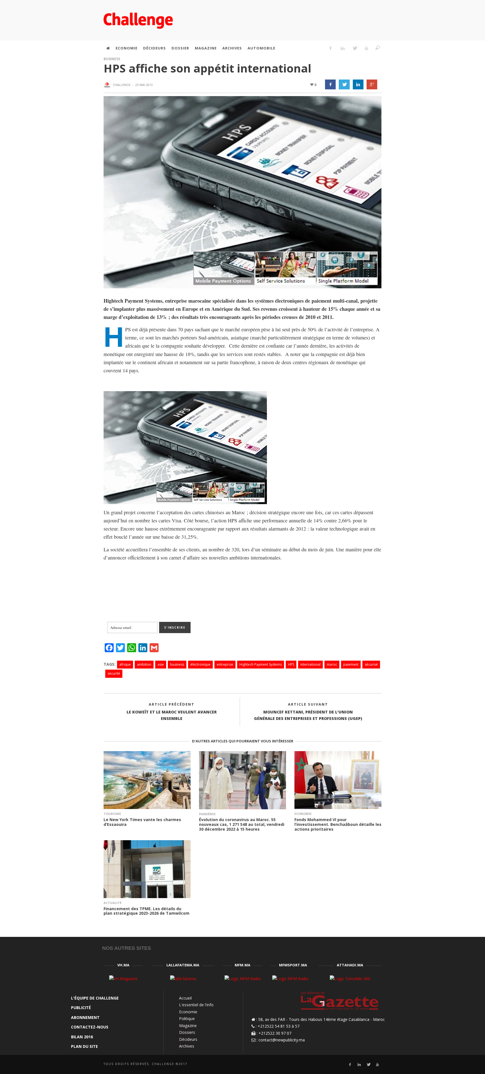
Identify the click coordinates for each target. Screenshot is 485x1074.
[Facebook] (331, 48)
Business (112, 58)
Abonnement (85, 1017)
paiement (350, 664)
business (177, 664)
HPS (291, 664)
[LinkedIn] (342, 48)
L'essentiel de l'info (196, 1004)
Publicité (81, 1007)
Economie (303, 814)
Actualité (113, 903)
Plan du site (84, 1046)
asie (160, 664)
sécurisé (371, 664)
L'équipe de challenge (95, 998)
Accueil (185, 998)
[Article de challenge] (108, 85)
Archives (186, 1046)
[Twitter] (354, 48)
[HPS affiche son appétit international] (242, 191)
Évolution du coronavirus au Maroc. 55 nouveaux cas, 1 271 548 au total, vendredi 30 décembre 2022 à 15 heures (241, 824)
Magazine (188, 1025)
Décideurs (188, 1039)
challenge (122, 85)
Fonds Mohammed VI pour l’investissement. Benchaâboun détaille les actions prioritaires (337, 824)
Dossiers (187, 1032)
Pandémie (207, 814)
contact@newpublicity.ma (281, 1040)
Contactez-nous (89, 1027)
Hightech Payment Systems (260, 664)
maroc (332, 664)
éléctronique (200, 664)
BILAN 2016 (82, 1036)
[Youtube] (367, 48)
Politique (187, 1018)
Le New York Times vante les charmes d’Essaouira (142, 822)
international (310, 664)
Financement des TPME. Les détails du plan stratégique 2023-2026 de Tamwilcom (146, 911)
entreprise (225, 664)
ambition (144, 664)
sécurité (113, 673)
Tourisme (112, 814)
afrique (125, 664)
